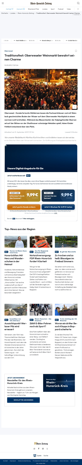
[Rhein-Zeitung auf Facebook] (39, 449)
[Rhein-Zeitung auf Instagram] (43, 449)
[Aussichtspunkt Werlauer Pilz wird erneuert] (15, 309)
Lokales (12, 13)
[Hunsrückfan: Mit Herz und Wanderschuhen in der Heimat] (15, 241)
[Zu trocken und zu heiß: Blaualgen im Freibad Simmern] (66, 241)
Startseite (4, 13)
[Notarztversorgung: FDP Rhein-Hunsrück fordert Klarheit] (41, 241)
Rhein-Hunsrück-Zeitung (26, 13)
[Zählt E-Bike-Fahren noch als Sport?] (41, 309)
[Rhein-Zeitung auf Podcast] (47, 449)
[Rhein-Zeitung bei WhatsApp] (34, 449)
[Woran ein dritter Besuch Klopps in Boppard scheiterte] (66, 309)
